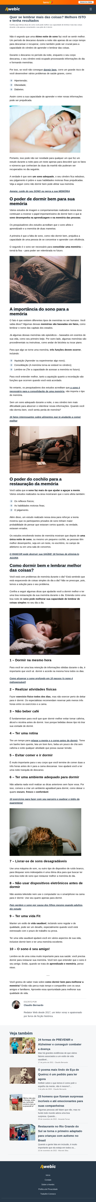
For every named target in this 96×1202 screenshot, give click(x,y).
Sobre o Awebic (48, 1185)
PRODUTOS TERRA (86, 2)
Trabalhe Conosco (48, 1194)
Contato (48, 1180)
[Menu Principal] (91, 9)
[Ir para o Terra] (48, 2)
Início (48, 1175)
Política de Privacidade (48, 1189)
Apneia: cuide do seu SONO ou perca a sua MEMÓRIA (40, 191)
